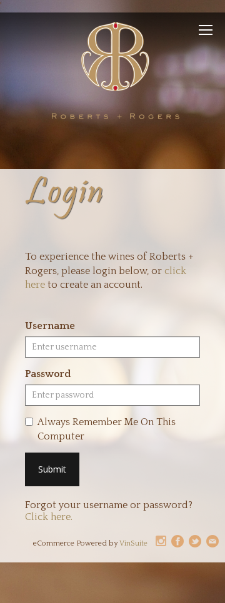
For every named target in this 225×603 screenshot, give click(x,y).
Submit (52, 469)
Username (50, 325)
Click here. (48, 516)
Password (48, 374)
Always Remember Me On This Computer (107, 429)
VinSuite (133, 543)
